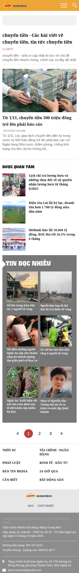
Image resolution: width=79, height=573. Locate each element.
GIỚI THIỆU (46, 506)
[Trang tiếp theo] (61, 433)
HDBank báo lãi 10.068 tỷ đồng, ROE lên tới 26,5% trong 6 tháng (52, 234)
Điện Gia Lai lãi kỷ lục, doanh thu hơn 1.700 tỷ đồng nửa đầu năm (51, 207)
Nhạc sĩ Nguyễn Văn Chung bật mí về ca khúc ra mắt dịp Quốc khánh (54, 406)
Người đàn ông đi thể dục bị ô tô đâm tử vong (55, 307)
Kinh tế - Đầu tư (54, 463)
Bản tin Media (15, 471)
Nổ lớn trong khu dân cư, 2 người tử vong (21, 307)
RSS (31, 506)
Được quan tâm (18, 166)
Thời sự (9, 450)
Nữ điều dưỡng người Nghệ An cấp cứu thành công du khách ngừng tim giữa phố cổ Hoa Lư (22, 355)
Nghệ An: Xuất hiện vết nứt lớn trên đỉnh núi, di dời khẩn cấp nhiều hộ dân (22, 406)
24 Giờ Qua (49, 471)
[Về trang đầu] (17, 433)
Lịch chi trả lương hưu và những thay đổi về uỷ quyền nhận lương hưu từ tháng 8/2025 (50, 182)
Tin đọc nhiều (28, 263)
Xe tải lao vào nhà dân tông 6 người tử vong (54, 351)
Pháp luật (11, 463)
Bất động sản (52, 480)
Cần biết (9, 480)
